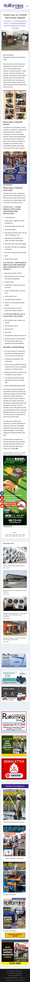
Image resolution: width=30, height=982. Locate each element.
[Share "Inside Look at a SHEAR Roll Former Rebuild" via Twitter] (10, 535)
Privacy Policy (10, 980)
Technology (15, 28)
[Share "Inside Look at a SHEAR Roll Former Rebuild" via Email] (20, 535)
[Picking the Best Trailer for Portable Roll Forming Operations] (15, 628)
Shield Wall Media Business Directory (13, 822)
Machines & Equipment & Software (15, 26)
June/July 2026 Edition (9, 894)
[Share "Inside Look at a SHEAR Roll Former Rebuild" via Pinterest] (13, 535)
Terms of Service (19, 980)
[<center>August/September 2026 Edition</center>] (14, 841)
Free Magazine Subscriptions (14, 971)
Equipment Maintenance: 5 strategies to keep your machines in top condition (15, 615)
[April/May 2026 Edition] (14, 913)
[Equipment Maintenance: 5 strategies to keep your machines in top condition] (15, 603)
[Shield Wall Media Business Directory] (14, 804)
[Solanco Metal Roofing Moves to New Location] (15, 579)
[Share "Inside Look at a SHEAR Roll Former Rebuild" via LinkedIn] (16, 535)
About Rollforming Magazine (14, 973)
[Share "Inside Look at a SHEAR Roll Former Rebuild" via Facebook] (6, 535)
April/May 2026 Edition (9, 931)
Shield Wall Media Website (11, 978)
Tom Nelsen (7, 21)
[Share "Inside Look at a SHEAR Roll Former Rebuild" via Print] (23, 535)
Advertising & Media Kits (14, 975)
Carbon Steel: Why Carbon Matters (14, 566)
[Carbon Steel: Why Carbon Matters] (15, 555)
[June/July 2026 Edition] (14, 877)
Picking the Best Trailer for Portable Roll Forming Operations (14, 638)
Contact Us (22, 978)
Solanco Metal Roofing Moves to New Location (14, 591)
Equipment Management (18, 23)
